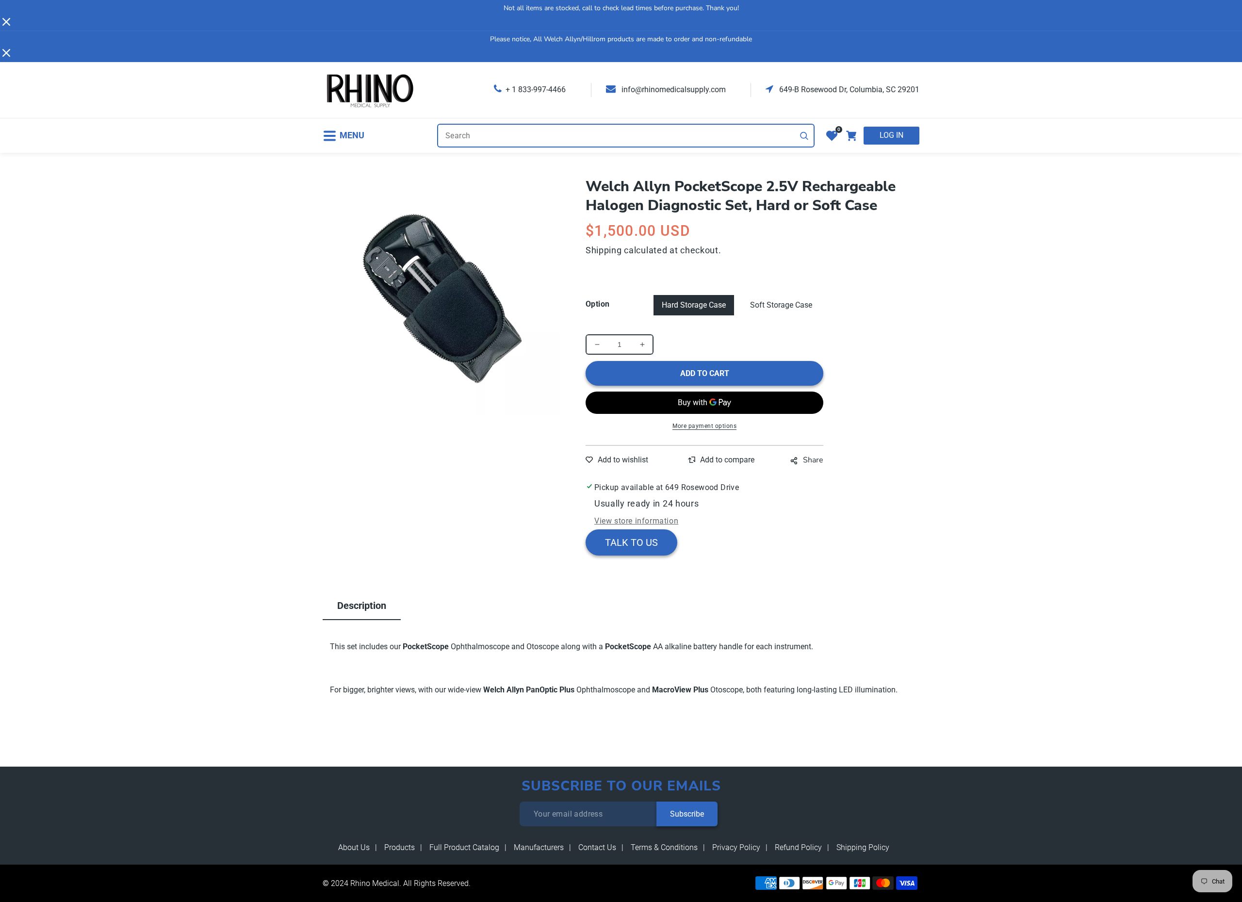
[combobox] (626, 136)
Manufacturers (539, 847)
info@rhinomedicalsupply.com (673, 89)
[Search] (804, 136)
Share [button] (813, 460)
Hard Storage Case (694, 305)
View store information (636, 520)
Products (399, 847)
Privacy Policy (736, 847)
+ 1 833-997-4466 (536, 89)
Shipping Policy (862, 847)
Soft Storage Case (781, 305)
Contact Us (597, 847)
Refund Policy (798, 847)
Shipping (604, 250)
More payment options (704, 426)
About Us (354, 847)
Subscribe (687, 814)
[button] (343, 135)
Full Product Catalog (464, 847)
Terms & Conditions (664, 847)
